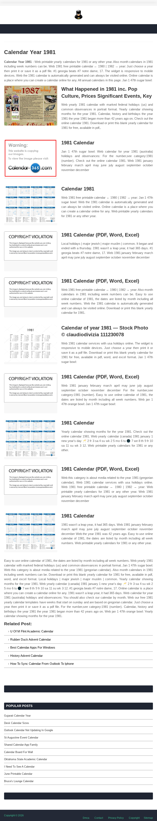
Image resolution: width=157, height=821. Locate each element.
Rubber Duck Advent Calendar (30, 639)
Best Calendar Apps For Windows (32, 647)
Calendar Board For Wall (18, 752)
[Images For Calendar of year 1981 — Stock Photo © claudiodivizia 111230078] (30, 344)
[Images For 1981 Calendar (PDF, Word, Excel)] (30, 251)
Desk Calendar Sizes (16, 723)
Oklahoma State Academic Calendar (25, 759)
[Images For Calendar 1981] (30, 205)
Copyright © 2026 (14, 815)
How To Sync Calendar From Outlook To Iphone (42, 663)
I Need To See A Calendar (19, 766)
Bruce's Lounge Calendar (19, 781)
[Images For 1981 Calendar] (30, 159)
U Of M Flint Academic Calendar (31, 631)
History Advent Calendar (26, 655)
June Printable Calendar (18, 773)
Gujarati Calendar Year (17, 715)
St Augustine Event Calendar (21, 737)
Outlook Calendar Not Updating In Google (28, 730)
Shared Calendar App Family (21, 744)
